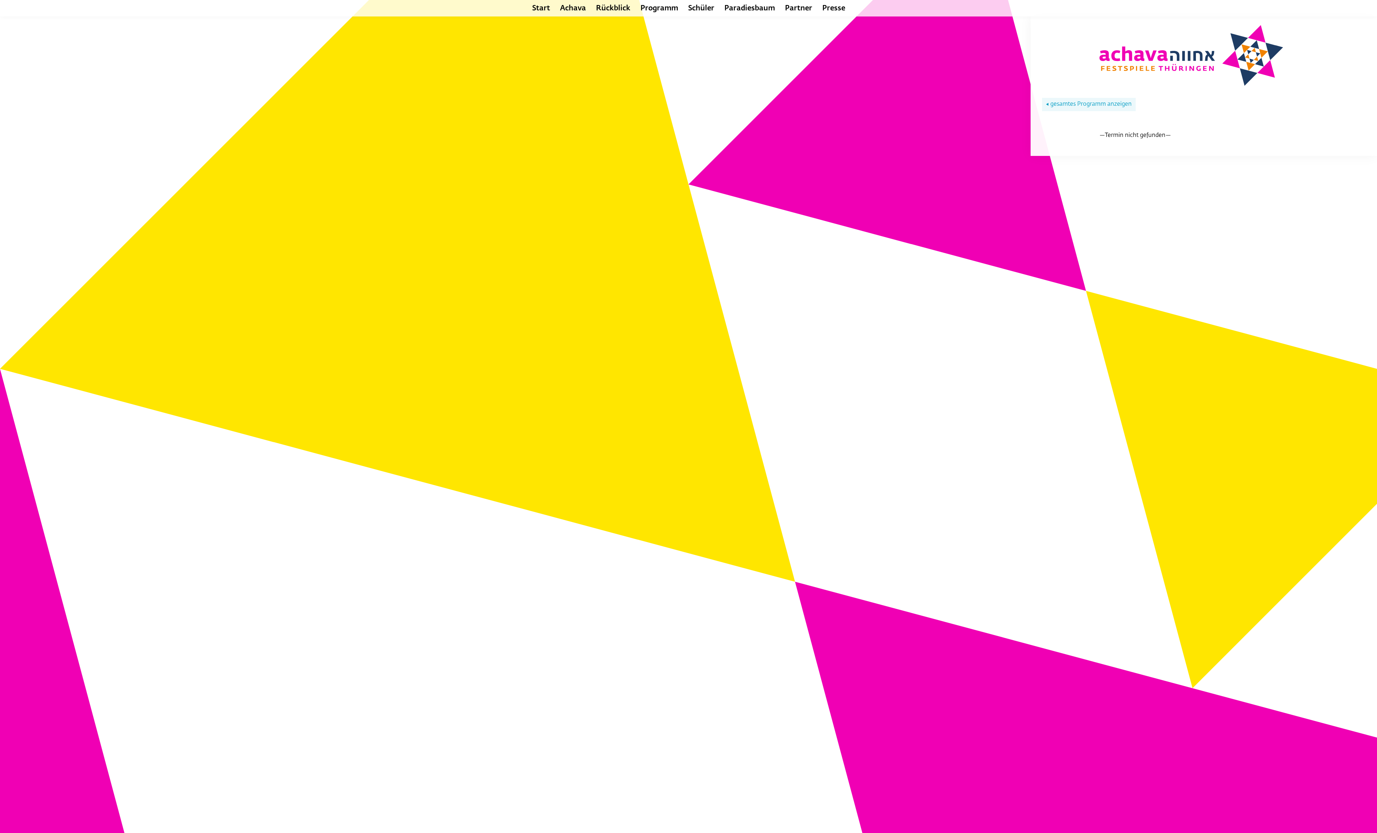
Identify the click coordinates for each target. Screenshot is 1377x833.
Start (541, 8)
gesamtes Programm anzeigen (1089, 104)
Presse (833, 8)
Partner (798, 8)
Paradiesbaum (749, 8)
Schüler (701, 8)
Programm (659, 8)
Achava (573, 8)
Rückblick (613, 8)
